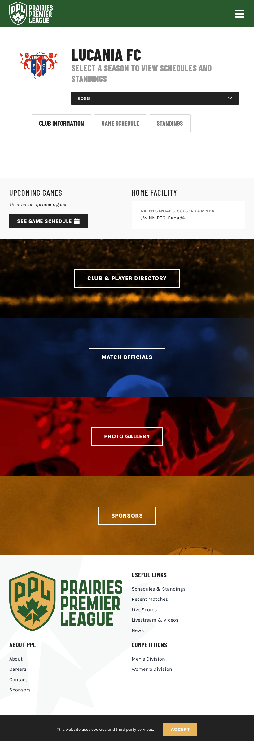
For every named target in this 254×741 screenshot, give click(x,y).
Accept (180, 729)
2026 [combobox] (83, 98)
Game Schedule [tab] (120, 123)
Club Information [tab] (61, 123)
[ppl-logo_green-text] (65, 573)
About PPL (22, 644)
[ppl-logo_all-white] (31, 4)
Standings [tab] (170, 123)
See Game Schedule (44, 221)
